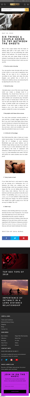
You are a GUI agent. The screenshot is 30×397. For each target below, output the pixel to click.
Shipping (3, 324)
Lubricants (4, 345)
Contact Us (4, 329)
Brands (17, 345)
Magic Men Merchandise (21, 336)
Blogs (2, 327)
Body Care (17, 338)
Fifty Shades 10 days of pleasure (13, 224)
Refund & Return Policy (7, 322)
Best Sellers (4, 336)
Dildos (16, 343)
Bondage (3, 340)
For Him (17, 340)
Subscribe (15, 391)
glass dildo (11, 107)
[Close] (27, 373)
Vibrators (3, 338)
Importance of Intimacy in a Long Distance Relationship (13, 302)
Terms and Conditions (7, 320)
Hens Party (4, 343)
